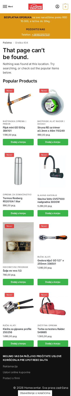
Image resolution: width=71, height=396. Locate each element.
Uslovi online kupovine (16, 372)
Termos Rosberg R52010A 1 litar (12, 200)
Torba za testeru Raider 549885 (51, 330)
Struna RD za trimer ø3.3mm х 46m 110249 (51, 129)
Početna (7, 42)
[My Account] (57, 6)
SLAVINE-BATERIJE (47, 195)
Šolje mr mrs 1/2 (12, 270)
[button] (65, 6)
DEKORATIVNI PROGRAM (15, 267)
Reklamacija (10, 366)
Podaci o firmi (11, 378)
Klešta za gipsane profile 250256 (17, 330)
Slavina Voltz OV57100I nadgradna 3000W (51, 200)
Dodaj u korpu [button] (18, 142)
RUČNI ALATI (44, 257)
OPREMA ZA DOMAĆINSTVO (17, 194)
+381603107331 (41, 34)
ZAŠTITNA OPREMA (47, 325)
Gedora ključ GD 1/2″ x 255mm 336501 (50, 262)
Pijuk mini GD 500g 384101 (14, 129)
